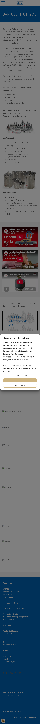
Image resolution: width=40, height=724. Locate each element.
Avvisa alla (20, 385)
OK (20, 380)
